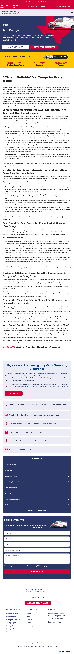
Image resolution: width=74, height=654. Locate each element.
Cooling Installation (12, 629)
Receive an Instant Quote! (37, 511)
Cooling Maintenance (13, 626)
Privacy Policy (28, 646)
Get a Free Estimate (44, 47)
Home (29, 613)
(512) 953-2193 (58, 618)
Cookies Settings (53, 646)
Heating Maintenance (13, 620)
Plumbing (9, 632)
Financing (30, 623)
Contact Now (15, 47)
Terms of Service (40, 646)
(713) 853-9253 (59, 616)
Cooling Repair (11, 623)
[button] (72, 13)
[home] (12, 13)
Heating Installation (12, 613)
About (29, 617)
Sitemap (19, 646)
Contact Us (9, 347)
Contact (29, 620)
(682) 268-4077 (61, 613)
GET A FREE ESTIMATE (37, 603)
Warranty (30, 626)
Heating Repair (11, 617)
